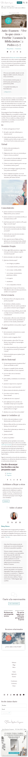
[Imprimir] (20, 51)
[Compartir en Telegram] (7, 51)
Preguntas (9, 475)
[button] (26, 2)
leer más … (8, 537)
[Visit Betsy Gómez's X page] (12, 522)
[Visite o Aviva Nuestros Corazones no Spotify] (17, 694)
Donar (19, 2)
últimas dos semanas (15, 57)
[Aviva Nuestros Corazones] (7, 3)
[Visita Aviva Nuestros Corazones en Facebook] (7, 694)
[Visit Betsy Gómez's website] (8, 522)
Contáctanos (14, 681)
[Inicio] (2, 6)
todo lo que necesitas (6, 445)
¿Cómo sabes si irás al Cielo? (13, 647)
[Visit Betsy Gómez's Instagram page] (19, 522)
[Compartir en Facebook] (10, 51)
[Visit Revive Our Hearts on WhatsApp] (10, 694)
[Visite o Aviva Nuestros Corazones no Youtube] (14, 694)
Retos (14, 667)
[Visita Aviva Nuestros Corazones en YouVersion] (23, 694)
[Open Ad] (14, 743)
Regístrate (5, 713)
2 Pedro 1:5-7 (7, 92)
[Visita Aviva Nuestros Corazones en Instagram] (4, 694)
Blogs (14, 665)
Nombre (4, 705)
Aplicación (14, 674)
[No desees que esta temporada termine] (2, 13)
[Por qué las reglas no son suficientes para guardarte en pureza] (25, 13)
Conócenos (14, 683)
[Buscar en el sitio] (24, 2)
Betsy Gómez (10, 49)
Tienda (14, 672)
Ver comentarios (14, 603)
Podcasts (14, 662)
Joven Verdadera (7, 6)
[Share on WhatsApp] (14, 51)
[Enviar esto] (17, 51)
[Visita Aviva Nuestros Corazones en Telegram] (20, 694)
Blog (12, 6)
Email (3, 709)
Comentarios (18, 49)
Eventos (14, 677)
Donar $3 (6, 501)
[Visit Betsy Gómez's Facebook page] (16, 522)
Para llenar (9, 473)
